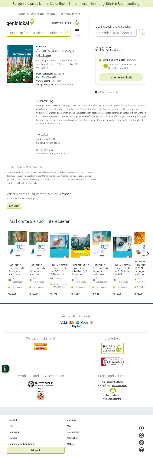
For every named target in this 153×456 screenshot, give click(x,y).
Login (68, 22)
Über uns (71, 420)
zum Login (14, 205)
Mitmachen (72, 438)
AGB (69, 426)
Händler (13, 438)
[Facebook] (141, 428)
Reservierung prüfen (70, 13)
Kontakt (13, 420)
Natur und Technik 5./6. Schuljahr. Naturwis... (16, 269)
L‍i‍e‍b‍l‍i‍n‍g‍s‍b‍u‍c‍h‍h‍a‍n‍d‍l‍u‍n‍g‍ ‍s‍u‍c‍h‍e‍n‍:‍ (114, 26)
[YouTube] (141, 450)
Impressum (14, 432)
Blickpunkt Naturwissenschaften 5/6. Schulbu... (80, 269)
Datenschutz (73, 432)
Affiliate (71, 444)
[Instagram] (141, 443)
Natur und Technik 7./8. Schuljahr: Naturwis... (142, 269)
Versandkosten (119, 385)
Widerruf (35, 450)
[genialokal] (20, 22)
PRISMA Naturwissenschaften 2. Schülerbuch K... (122, 269)
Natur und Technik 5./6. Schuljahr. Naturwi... (37, 269)
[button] (77, 33)
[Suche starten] (67, 32)
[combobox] (35, 32)
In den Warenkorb (121, 77)
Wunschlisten (37, 13)
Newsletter (52, 13)
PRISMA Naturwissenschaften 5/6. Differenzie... (59, 269)
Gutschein (23, 13)
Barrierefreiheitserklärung (22, 444)
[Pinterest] (141, 435)
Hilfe (11, 426)
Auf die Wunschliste (107, 92)
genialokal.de (28, 3)
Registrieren (57, 22)
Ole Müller (41, 46)
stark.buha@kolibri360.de (56, 153)
